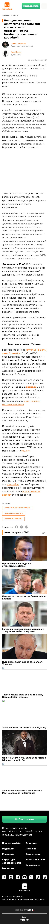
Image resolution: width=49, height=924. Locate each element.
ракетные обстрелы (13, 519)
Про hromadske (11, 843)
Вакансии (8, 868)
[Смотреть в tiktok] (38, 877)
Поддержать (31, 6)
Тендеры (31, 843)
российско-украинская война (17, 508)
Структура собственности (11, 861)
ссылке (25, 450)
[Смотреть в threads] (45, 877)
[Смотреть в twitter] (31, 877)
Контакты (8, 854)
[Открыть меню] (44, 6)
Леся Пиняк (16, 52)
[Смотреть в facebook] (4, 877)
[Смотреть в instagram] (11, 877)
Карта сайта (33, 865)
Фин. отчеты (33, 854)
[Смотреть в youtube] (24, 877)
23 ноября (13, 484)
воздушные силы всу (14, 513)
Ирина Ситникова (18, 43)
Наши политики (35, 859)
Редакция (8, 848)
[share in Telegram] (26, 526)
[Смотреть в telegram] (18, 877)
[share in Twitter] (21, 526)
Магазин (31, 848)
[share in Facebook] (16, 526)
